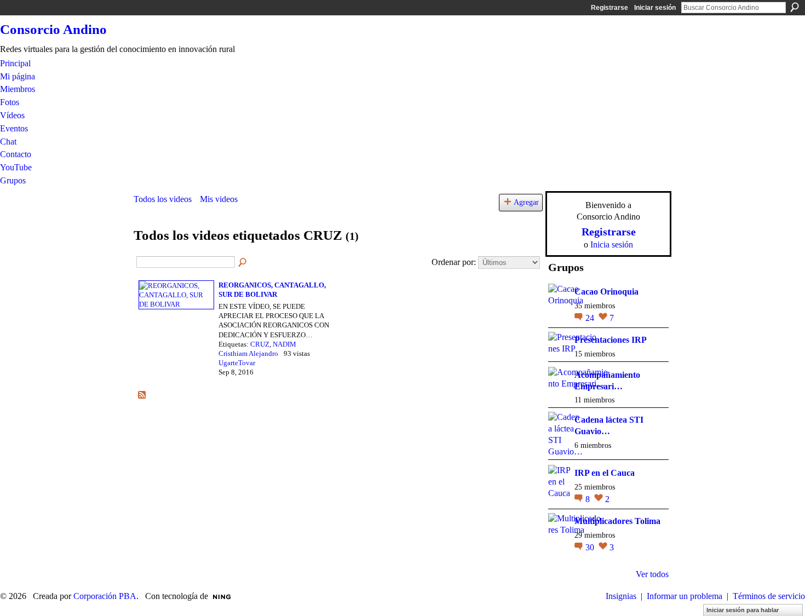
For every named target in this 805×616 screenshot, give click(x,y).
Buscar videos (243, 263)
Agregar (526, 202)
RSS (142, 395)
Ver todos (652, 574)
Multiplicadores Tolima (617, 521)
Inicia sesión (611, 244)
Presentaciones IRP (610, 339)
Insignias (621, 596)
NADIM (284, 344)
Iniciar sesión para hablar (742, 610)
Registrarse (609, 7)
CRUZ (259, 344)
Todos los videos (163, 199)
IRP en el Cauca (604, 472)
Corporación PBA (104, 596)
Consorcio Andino (53, 29)
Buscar (794, 7)
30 (590, 547)
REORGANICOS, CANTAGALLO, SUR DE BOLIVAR (272, 289)
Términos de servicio (769, 596)
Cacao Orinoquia (606, 291)
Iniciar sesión (655, 7)
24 (590, 318)
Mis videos (219, 199)
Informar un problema (684, 596)
